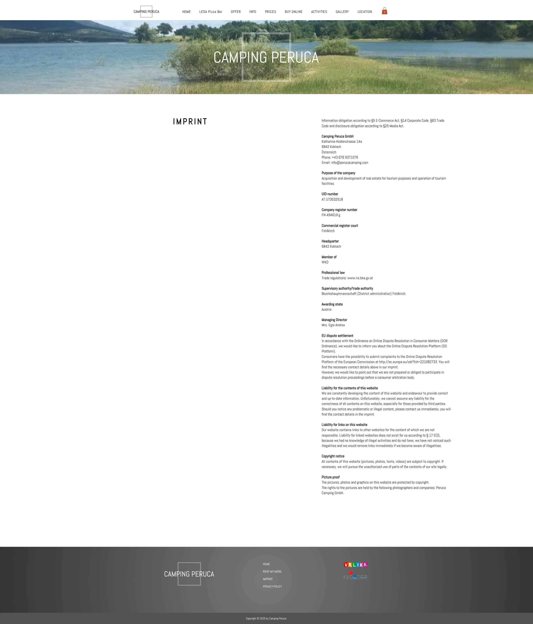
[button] (384, 10)
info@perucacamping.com (349, 162)
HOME (266, 564)
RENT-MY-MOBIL (272, 571)
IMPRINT (268, 579)
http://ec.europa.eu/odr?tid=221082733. (408, 361)
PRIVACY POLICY (272, 586)
